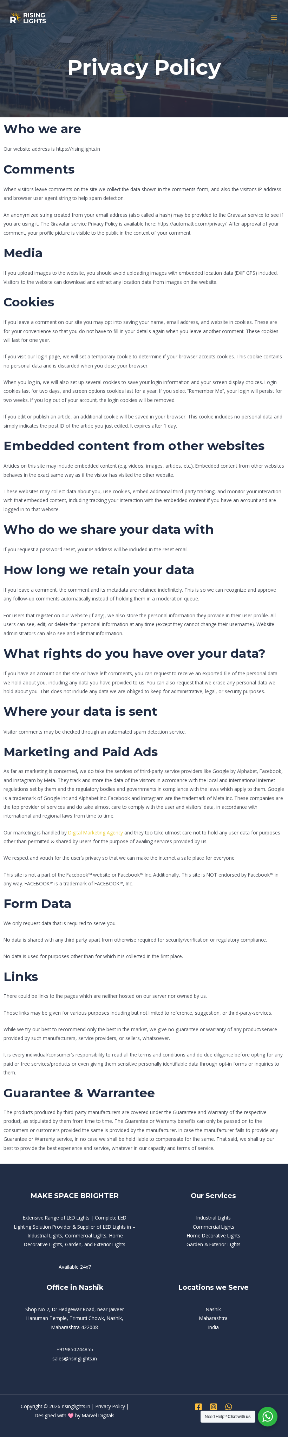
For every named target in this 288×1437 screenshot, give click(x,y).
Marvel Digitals (98, 1415)
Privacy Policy (110, 1406)
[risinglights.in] (28, 18)
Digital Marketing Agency (95, 832)
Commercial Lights (213, 1226)
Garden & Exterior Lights (213, 1244)
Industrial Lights (213, 1217)
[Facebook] (198, 1407)
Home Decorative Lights (213, 1235)
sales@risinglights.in (74, 1358)
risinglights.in (76, 1406)
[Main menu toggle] (274, 18)
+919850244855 (75, 1349)
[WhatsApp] (229, 1407)
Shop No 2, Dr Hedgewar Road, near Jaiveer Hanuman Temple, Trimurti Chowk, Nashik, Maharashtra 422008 (74, 1318)
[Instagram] (213, 1407)
